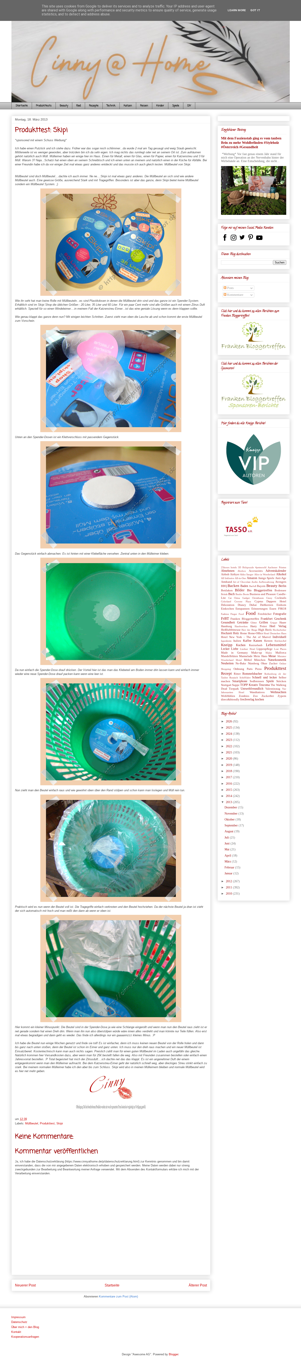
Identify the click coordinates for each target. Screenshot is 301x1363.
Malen (269, 652)
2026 (229, 721)
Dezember (231, 807)
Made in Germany (234, 652)
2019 (229, 765)
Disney (242, 605)
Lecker (225, 648)
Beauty (64, 106)
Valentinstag (272, 688)
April (228, 855)
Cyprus (259, 601)
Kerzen (268, 640)
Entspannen (243, 608)
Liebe (234, 648)
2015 (229, 789)
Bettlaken (227, 590)
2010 (229, 893)
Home (243, 633)
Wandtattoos (257, 692)
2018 (229, 771)
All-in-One (240, 578)
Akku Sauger (246, 574)
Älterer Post (198, 1285)
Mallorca (280, 652)
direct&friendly (230, 699)
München (260, 659)
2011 (229, 887)
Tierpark (234, 688)
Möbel (248, 659)
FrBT (225, 618)
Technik (111, 106)
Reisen (144, 106)
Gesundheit (228, 622)
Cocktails (280, 597)
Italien (237, 640)
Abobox (242, 571)
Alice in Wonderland (264, 574)
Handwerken (241, 626)
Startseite (22, 106)
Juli (227, 837)
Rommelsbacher (252, 673)
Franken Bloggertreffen (244, 618)
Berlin (282, 586)
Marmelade (246, 656)
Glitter (254, 622)
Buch (231, 594)
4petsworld (260, 567)
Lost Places (280, 649)
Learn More (237, 10)
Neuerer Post (25, 1285)
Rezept (226, 673)
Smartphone (239, 681)
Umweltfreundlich (252, 688)
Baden (244, 586)
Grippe (273, 622)
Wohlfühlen (228, 696)
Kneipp (226, 645)
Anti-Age (280, 578)
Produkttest (47, 1123)
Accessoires (256, 570)
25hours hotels (229, 567)
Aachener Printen (277, 567)
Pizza (258, 669)
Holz (236, 633)
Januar (229, 873)
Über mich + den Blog (25, 1327)
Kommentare (234, 294)
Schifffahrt (245, 677)
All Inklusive (227, 578)
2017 (229, 777)
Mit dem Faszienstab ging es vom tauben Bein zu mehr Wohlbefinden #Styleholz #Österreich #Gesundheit (251, 142)
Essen (272, 608)
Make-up (256, 652)
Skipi (59, 1123)
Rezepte (93, 106)
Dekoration (227, 605)
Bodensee (280, 590)
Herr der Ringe (249, 630)
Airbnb (225, 574)
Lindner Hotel (247, 649)
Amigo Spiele (266, 578)
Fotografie (279, 614)
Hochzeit (226, 633)
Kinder (160, 106)
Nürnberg (253, 663)
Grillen (263, 622)
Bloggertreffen (263, 590)
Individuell (279, 637)
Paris (250, 669)
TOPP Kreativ (249, 685)
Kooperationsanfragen (25, 1336)
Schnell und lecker (264, 677)
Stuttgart (226, 685)
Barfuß (252, 586)
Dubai (253, 605)
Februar (230, 867)
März (228, 861)
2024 (229, 733)
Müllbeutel (31, 1123)
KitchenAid (280, 640)
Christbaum (258, 598)
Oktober (230, 819)
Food (78, 106)
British (224, 594)
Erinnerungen (259, 608)
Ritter (237, 673)
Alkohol (281, 574)
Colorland (226, 601)
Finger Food (237, 614)
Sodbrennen (257, 681)
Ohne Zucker (269, 663)
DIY (189, 106)
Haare (282, 622)
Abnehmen (227, 570)
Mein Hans (260, 656)
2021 (229, 752)
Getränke (242, 622)
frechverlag (247, 699)
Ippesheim (226, 640)
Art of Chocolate (242, 582)
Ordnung (239, 669)
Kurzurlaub (255, 645)
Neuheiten (227, 663)
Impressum (18, 1317)
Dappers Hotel (276, 601)
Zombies (244, 696)
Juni (227, 843)
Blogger (173, 1354)
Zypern (282, 696)
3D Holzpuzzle (246, 567)
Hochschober (279, 630)
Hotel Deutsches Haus (275, 633)
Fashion (225, 614)
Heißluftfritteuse (231, 629)
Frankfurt (267, 618)
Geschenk (280, 618)
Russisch (233, 677)
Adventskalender (276, 570)
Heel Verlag (277, 626)
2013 (229, 802)
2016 (229, 783)
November (231, 813)
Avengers (280, 581)
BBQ (224, 586)
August (229, 831)
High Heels (265, 629)
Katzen (128, 106)
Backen (233, 586)
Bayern (261, 586)
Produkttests (44, 106)
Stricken (281, 681)
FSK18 (282, 608)
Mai (227, 849)
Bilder (240, 590)
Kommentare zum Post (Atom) (118, 1296)
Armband (226, 581)
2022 (229, 746)
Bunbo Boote (242, 594)
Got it (255, 10)
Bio (249, 590)
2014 (229, 796)
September (232, 825)
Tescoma (264, 685)
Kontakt (16, 1332)
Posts (230, 288)
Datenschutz (19, 1322)
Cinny (269, 598)
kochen (259, 699)
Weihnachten (278, 692)
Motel (239, 660)
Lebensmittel (276, 645)
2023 (229, 740)
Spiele (175, 106)
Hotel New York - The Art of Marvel (246, 637)
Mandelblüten (229, 656)
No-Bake (241, 663)
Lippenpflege (264, 648)
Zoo (255, 696)
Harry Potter (258, 626)
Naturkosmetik (277, 659)
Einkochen (227, 608)
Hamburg (226, 626)
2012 (229, 881)
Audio (254, 582)
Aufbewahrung (266, 582)
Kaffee (247, 640)
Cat (230, 598)
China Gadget (242, 598)
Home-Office (255, 633)
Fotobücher (264, 614)
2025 (229, 727)
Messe (272, 656)
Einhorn (281, 605)
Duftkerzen (266, 605)
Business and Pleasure (263, 594)
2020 (229, 758)
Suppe (236, 685)
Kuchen (240, 645)
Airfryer (234, 574)
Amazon (252, 578)
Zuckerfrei (268, 696)
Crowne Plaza (242, 601)
